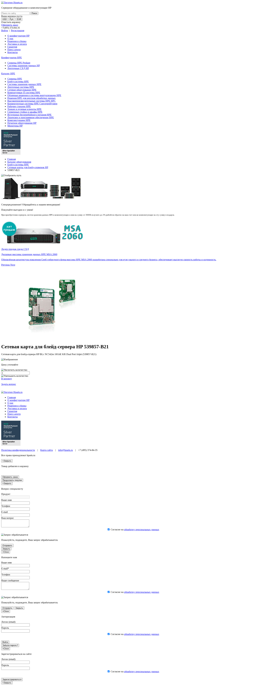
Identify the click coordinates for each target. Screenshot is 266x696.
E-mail (4, 512)
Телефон (5, 506)
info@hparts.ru (65, 450)
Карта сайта (46, 450)
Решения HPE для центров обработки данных (31, 98)
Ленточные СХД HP (18, 68)
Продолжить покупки (12, 480)
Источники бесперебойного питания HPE (29, 114)
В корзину (6, 378)
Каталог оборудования (19, 162)
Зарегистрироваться (11, 679)
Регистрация (17, 30)
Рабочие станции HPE (19, 106)
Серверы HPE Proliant (18, 62)
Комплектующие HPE (18, 120)
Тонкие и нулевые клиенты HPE (24, 109)
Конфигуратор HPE (11, 57)
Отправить (7, 545)
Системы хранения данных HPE (24, 84)
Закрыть (6, 549)
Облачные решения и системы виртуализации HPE (34, 95)
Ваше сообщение (10, 580)
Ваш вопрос (7, 518)
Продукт (5, 494)
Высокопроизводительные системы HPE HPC (31, 101)
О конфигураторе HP (18, 35)
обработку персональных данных (141, 529)
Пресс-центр (14, 49)
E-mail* (5, 568)
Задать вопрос (8, 384)
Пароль (5, 628)
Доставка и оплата (17, 44)
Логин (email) (8, 622)
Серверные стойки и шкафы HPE (24, 112)
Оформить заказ (9, 25)
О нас (10, 38)
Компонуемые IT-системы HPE (23, 92)
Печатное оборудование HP (21, 123)
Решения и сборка (16, 41)
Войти (4, 30)
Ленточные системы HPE (20, 87)
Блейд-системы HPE (18, 81)
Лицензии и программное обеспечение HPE (30, 117)
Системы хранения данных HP (23, 65)
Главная (11, 159)
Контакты (12, 52)
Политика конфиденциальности (18, 450)
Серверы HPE (14, 78)
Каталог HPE (8, 73)
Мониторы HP (15, 125)
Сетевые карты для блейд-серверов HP (27, 167)
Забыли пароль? (10, 645)
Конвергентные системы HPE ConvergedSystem (32, 103)
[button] (5, 264)
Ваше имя (6, 500)
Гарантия (12, 46)
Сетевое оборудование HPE (21, 89)
